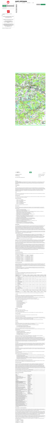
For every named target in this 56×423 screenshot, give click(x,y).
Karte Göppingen (21, 1)
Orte (16, 2)
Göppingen (23, 2)
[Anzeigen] (8, 11)
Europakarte (38, 4)
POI (19, 2)
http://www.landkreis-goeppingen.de (20, 177)
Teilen (40, 176)
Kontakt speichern (42, 174)
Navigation (28, 2)
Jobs (33, 2)
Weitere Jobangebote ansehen (7, 28)
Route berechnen (33, 89)
